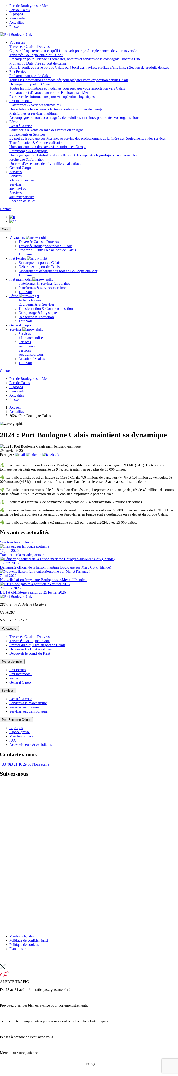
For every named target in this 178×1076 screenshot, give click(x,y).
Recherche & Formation (36, 317)
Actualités (16, 22)
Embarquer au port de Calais (39, 263)
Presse (14, 27)
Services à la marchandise (28, 703)
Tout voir (25, 254)
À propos (16, 14)
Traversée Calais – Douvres (39, 242)
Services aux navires (24, 707)
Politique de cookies (24, 945)
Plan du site (17, 949)
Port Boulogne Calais (16, 719)
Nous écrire (40, 764)
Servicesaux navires (27, 344)
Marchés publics (21, 736)
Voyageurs (17, 42)
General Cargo (20, 168)
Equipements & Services (36, 304)
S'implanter (17, 18)
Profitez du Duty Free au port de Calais (47, 250)
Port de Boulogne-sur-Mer (28, 6)
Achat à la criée (30, 300)
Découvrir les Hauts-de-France (31, 649)
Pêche (13, 122)
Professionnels (12, 661)
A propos (16, 728)
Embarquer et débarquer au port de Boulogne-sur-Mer (58, 271)
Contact (5, 209)
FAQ (13, 740)
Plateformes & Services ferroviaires (45, 283)
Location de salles (32, 359)
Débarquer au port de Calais (39, 267)
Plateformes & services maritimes (43, 288)
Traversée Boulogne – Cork (29, 641)
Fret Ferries (17, 72)
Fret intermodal (20, 101)
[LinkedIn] (22, 786)
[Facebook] (16, 786)
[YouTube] (89, 928)
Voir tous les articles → (17, 542)
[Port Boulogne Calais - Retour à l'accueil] (17, 34)
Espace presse (19, 732)
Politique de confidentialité (28, 940)
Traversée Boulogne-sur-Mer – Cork (45, 246)
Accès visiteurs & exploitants (30, 744)
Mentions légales (21, 936)
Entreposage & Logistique (38, 313)
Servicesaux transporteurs (31, 352)
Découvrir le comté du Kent (29, 653)
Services (15, 172)
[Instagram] (3, 786)
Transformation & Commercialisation (46, 308)
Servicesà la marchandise (31, 336)
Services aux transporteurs (28, 711)
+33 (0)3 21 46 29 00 (16, 764)
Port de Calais (19, 10)
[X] (9, 786)
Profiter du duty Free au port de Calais (37, 645)
